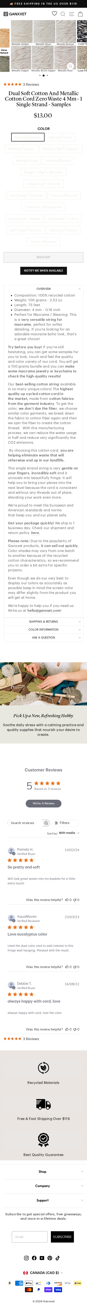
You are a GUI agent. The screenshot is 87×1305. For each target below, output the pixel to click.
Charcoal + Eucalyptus (43, 207)
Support (43, 1200)
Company (42, 1186)
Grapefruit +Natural (43, 183)
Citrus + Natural (43, 241)
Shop (42, 1171)
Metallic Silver (60, 137)
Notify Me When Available (43, 270)
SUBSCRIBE (62, 1237)
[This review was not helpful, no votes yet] (74, 900)
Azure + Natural (64, 195)
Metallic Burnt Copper (60, 148)
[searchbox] (25, 823)
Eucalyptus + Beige (24, 218)
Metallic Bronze (58, 160)
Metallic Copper (21, 148)
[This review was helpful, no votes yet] (66, 900)
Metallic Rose (27, 160)
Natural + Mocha (63, 230)
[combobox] (63, 833)
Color (44, 129)
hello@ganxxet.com (43, 610)
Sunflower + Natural (26, 195)
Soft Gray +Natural (25, 230)
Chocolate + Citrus (63, 218)
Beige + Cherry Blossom (43, 172)
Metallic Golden (28, 137)
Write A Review (43, 803)
